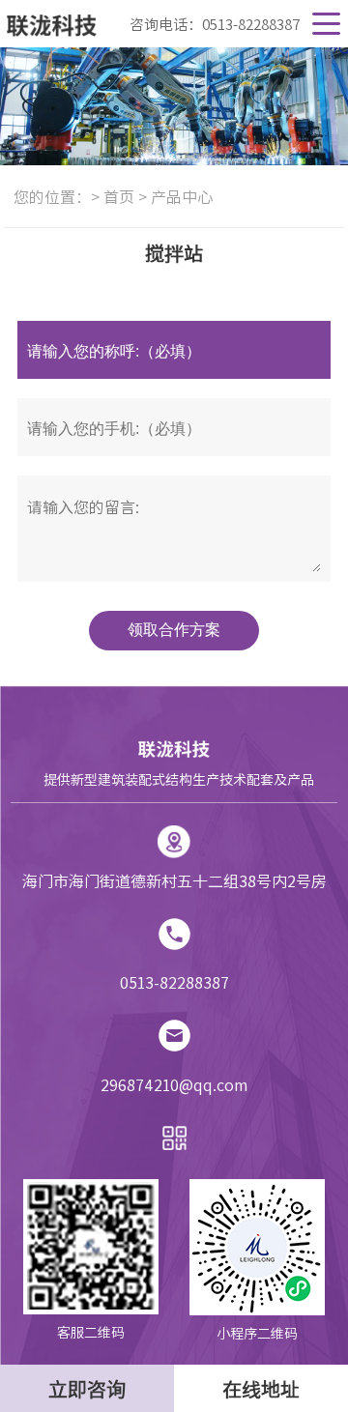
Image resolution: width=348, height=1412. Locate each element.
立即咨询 (87, 1388)
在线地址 (261, 1388)
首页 (118, 196)
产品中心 (182, 196)
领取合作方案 (174, 629)
